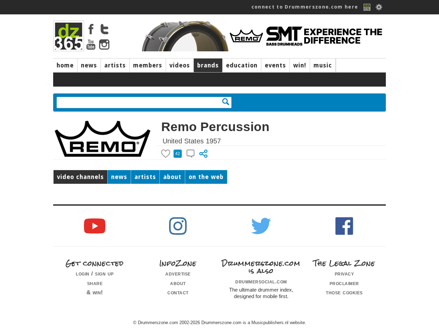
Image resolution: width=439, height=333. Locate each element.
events (275, 65)
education (242, 65)
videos (179, 65)
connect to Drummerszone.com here (304, 7)
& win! (94, 292)
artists (115, 65)
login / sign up (95, 273)
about (172, 177)
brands (208, 65)
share (95, 283)
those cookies (344, 292)
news (89, 65)
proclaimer (344, 283)
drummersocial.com (261, 281)
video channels (80, 177)
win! (299, 65)
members (147, 65)
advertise (178, 273)
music (322, 65)
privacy (344, 273)
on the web (206, 177)
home (65, 65)
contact (178, 292)
